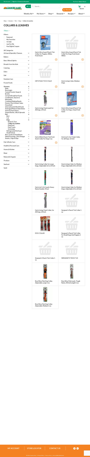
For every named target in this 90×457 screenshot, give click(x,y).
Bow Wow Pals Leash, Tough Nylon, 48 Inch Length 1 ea (70, 282)
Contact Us (54, 448)
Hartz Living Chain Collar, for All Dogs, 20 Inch (44, 211)
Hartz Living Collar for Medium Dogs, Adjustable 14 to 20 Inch (71, 188)
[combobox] (28, 6)
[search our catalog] (33, 6)
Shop (5, 21)
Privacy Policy (41, 455)
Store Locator (34, 448)
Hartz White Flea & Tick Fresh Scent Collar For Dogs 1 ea (45, 138)
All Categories (8, 50)
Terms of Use (48, 455)
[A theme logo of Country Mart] (13, 5)
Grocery (10, 21)
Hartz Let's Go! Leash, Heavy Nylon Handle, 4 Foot (44, 188)
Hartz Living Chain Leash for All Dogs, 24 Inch (44, 109)
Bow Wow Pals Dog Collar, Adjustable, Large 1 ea (44, 282)
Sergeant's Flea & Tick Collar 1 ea (71, 211)
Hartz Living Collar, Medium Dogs (70, 82)
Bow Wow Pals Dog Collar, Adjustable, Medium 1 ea (44, 305)
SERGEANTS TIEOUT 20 (69, 258)
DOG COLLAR (39, 233)
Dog (20, 21)
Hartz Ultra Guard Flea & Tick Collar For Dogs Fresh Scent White (71, 54)
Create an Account (23, 1)
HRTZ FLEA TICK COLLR (43, 81)
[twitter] (77, 449)
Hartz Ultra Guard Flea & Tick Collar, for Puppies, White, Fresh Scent (45, 54)
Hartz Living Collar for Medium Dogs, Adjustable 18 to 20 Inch (71, 165)
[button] (28, 53)
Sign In (14, 1)
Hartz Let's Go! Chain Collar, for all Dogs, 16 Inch (70, 138)
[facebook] (74, 449)
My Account (7, 1)
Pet (16, 21)
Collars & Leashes (28, 21)
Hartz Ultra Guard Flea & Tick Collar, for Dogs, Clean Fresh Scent (71, 110)
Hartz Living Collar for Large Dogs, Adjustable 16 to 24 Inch (45, 165)
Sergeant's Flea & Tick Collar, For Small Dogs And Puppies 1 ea (71, 235)
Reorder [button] (68, 10)
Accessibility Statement (58, 455)
